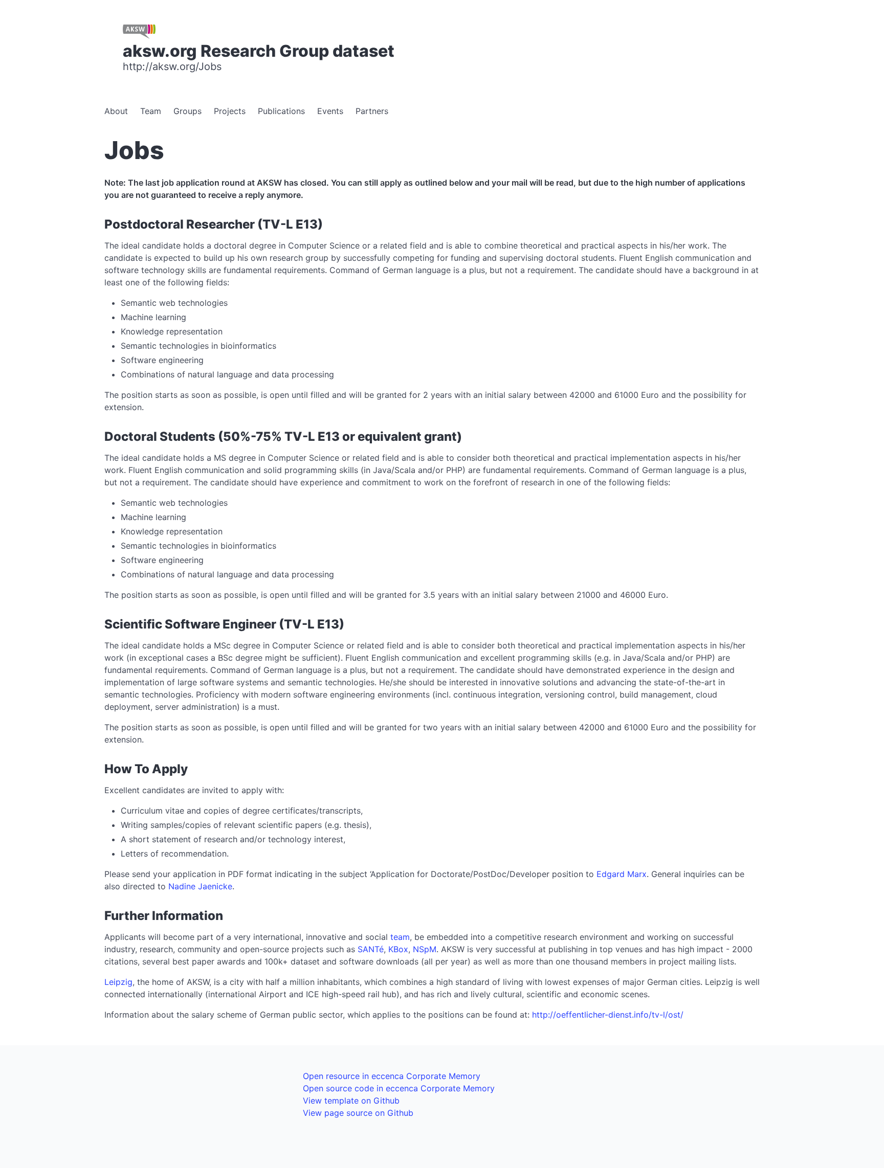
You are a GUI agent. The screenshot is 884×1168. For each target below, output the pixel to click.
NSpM (424, 949)
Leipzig (118, 982)
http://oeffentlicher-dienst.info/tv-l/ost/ (607, 1014)
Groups (187, 111)
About (116, 111)
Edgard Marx (621, 874)
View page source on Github (358, 1113)
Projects (230, 111)
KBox (398, 949)
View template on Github (351, 1100)
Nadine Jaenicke (200, 886)
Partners (372, 111)
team (400, 937)
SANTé (371, 949)
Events (330, 111)
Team (150, 111)
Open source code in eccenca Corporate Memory (399, 1088)
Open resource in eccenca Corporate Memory (391, 1076)
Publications (281, 111)
